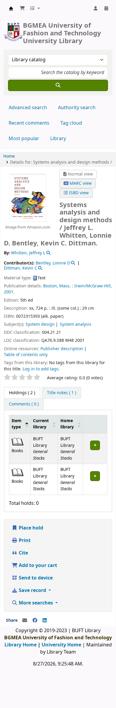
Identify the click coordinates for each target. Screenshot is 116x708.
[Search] (58, 85)
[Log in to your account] (95, 8)
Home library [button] (67, 424)
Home (9, 156)
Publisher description (61, 349)
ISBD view (78, 193)
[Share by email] (25, 620)
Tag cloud (71, 123)
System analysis (75, 324)
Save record (32, 590)
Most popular (24, 138)
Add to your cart (37, 565)
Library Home (20, 645)
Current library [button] (41, 424)
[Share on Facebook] (35, 620)
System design (40, 324)
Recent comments (29, 123)
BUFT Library (11, 9)
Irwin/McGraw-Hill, (93, 286)
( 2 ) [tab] (22, 393)
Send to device (35, 578)
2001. (9, 292)
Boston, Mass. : (58, 286)
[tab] (61, 393)
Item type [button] (16, 424)
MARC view (80, 183)
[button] (22, 8)
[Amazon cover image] (28, 197)
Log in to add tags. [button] (41, 369)
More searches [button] (36, 603)
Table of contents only (26, 355)
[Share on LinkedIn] (44, 620)
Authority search (76, 107)
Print (24, 540)
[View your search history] (106, 8)
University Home (61, 645)
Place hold (30, 528)
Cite (23, 553)
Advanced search (28, 107)
